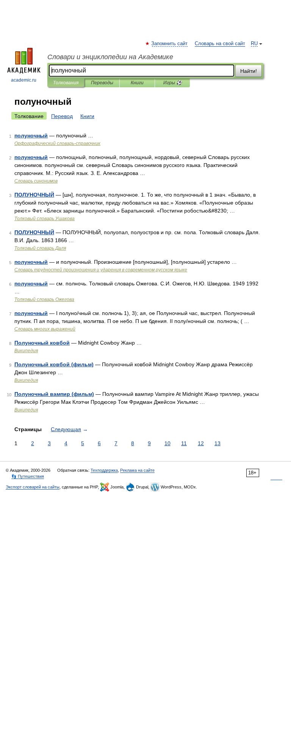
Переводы (102, 82)
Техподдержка (104, 470)
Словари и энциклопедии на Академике (110, 57)
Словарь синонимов (36, 181)
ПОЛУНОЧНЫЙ (34, 195)
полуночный (31, 135)
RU (254, 43)
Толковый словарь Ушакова (44, 218)
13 (217, 443)
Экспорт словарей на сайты (32, 487)
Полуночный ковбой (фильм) (54, 364)
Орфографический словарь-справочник (57, 143)
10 (167, 443)
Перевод (62, 116)
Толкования (65, 82)
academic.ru (23, 80)
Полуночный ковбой (42, 343)
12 (201, 443)
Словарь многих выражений (44, 329)
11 (184, 443)
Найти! (248, 71)
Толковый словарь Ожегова (44, 299)
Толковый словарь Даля (40, 248)
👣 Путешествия (27, 476)
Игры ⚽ (172, 82)
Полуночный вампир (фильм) (54, 394)
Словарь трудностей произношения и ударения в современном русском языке (100, 270)
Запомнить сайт (170, 43)
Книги (137, 82)
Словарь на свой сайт (220, 43)
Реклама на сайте (137, 470)
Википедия (26, 350)
